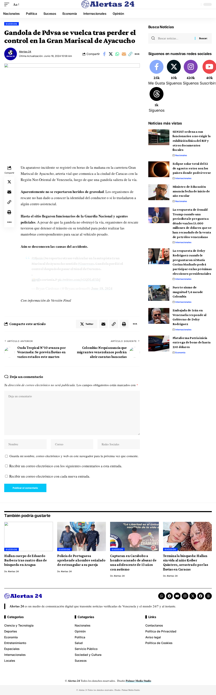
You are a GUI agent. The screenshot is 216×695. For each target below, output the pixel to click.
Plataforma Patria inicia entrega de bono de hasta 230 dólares (192, 342)
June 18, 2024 (101, 288)
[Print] (9, 212)
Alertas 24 (25, 51)
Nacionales (181, 155)
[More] (137, 54)
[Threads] (156, 100)
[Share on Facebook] (104, 54)
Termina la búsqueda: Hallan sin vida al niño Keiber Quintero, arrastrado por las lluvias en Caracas (185, 562)
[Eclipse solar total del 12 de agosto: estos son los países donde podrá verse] (158, 169)
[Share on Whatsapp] (117, 54)
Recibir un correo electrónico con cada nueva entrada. (49, 476)
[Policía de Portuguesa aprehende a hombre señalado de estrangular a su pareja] (81, 536)
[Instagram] (191, 73)
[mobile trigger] (7, 4)
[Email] (124, 54)
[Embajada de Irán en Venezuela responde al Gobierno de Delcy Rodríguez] (158, 316)
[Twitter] (174, 73)
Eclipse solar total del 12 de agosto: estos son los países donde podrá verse (192, 168)
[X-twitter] (192, 596)
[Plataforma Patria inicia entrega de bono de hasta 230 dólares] (158, 343)
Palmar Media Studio (138, 681)
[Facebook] (156, 73)
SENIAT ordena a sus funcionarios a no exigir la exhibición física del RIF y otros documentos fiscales (192, 141)
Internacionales (183, 178)
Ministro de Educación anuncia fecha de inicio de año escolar (191, 191)
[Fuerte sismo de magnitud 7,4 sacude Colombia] (158, 293)
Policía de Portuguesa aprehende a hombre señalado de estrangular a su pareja (81, 560)
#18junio (37, 258)
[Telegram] (169, 596)
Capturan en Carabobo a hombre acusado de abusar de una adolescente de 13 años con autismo (133, 562)
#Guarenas (86, 264)
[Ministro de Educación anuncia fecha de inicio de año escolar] (158, 192)
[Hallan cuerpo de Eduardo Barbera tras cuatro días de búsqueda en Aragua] (28, 536)
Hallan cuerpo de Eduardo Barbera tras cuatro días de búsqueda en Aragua (25, 560)
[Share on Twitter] (111, 54)
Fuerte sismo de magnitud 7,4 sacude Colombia (188, 291)
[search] (197, 4)
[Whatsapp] (161, 596)
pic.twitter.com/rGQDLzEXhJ (79, 280)
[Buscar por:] (175, 38)
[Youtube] (177, 596)
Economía (180, 352)
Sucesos (11, 24)
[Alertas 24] (108, 4)
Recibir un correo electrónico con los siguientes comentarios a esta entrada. (65, 465)
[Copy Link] (130, 54)
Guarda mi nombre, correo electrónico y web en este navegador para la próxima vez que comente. (74, 456)
